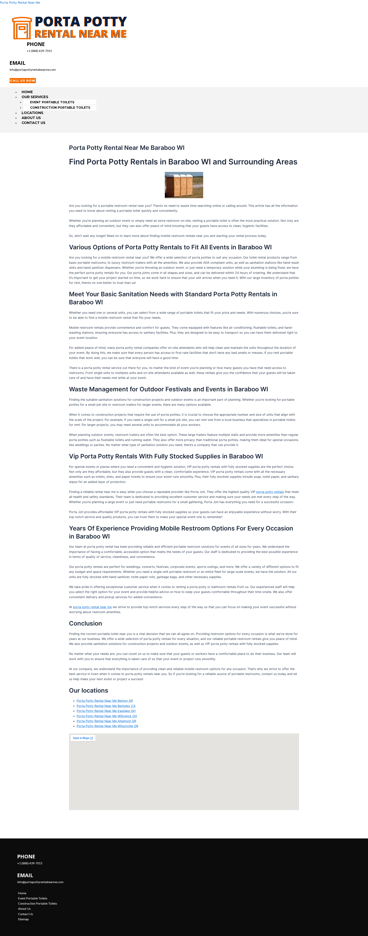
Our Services (35, 97)
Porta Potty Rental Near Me (20, 2)
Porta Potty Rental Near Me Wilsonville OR (107, 726)
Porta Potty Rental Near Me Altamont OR (106, 721)
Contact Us (33, 123)
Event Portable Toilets (52, 102)
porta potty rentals (270, 492)
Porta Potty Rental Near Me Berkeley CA (106, 706)
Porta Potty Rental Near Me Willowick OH (107, 716)
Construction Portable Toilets (60, 107)
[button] (186, 96)
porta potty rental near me (92, 607)
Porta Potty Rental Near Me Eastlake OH (106, 711)
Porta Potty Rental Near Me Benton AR (105, 701)
